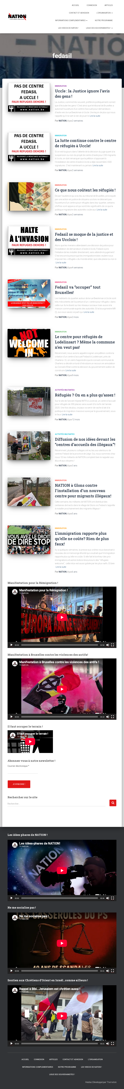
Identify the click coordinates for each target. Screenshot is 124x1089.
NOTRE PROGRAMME (104, 20)
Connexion (92, 5)
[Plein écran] (112, 644)
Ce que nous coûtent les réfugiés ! (85, 190)
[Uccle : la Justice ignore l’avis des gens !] (29, 97)
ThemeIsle (111, 1082)
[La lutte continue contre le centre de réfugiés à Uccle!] (29, 147)
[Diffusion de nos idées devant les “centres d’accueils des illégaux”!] (29, 445)
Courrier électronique (18, 766)
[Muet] (107, 644)
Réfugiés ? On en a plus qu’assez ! (85, 395)
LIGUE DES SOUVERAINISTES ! (98, 28)
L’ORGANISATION (104, 13)
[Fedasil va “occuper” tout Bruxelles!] (29, 293)
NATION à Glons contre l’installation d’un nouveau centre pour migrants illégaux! (83, 490)
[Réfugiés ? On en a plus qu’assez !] (29, 401)
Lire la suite (95, 116)
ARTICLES (108, 5)
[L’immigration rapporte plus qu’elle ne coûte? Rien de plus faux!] (29, 539)
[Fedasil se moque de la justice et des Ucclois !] (29, 240)
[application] (62, 617)
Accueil (75, 5)
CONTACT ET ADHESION (79, 13)
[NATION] (17, 16)
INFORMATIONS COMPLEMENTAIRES (70, 20)
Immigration (61, 86)
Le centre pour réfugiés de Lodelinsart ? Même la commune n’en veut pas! (85, 342)
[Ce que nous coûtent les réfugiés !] (29, 196)
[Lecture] (11, 644)
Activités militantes (65, 390)
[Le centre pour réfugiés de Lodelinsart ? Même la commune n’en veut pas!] (29, 343)
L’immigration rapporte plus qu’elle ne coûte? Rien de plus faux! (82, 538)
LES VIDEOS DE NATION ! (68, 28)
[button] (112, 13)
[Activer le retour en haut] (118, 1083)
